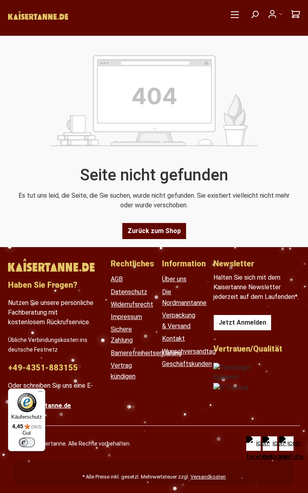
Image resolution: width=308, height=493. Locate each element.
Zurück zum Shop (154, 231)
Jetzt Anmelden (242, 322)
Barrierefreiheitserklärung (146, 353)
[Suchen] (254, 14)
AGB (117, 279)
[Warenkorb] (293, 14)
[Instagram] (270, 443)
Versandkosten (208, 477)
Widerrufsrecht (132, 304)
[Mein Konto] (275, 14)
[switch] (27, 442)
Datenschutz (129, 292)
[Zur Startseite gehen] (108, 16)
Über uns (174, 279)
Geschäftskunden (187, 364)
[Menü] (234, 14)
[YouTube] (286, 443)
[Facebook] (253, 443)
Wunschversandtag (189, 351)
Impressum (126, 317)
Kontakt (173, 338)
